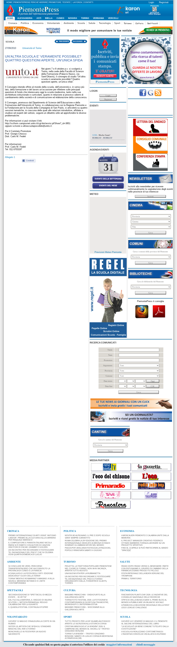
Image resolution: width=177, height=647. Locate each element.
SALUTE (125, 561)
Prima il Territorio (131, 578)
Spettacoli (152, 23)
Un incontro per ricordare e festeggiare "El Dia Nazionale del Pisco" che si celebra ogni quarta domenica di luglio (31, 552)
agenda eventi (99, 149)
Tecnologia (105, 23)
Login (151, 2)
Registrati (164, 2)
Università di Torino (31, 48)
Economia (37, 23)
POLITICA (70, 531)
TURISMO (70, 561)
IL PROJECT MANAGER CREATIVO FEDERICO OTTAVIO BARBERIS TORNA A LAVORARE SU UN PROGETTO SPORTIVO (143, 543)
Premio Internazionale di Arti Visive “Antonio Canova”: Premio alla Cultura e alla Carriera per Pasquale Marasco (32, 537)
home (9, 2)
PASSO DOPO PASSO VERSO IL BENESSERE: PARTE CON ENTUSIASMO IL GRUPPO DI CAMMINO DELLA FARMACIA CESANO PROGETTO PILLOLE (145, 568)
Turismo (128, 23)
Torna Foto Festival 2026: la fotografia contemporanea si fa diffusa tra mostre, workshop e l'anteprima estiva (87, 602)
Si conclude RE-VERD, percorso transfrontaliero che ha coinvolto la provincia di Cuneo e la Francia (29, 568)
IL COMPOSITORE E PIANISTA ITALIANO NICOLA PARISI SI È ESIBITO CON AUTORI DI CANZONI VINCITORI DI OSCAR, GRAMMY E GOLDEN (30, 545)
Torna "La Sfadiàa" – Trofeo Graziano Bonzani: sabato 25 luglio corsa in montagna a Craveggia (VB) (89, 636)
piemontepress (21, 2)
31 (109, 167)
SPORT (68, 617)
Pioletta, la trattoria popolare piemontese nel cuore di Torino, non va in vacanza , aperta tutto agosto (88, 568)
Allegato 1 (10, 157)
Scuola (81, 23)
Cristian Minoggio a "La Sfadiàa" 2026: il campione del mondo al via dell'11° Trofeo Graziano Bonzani (87, 628)
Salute (91, 23)
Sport (117, 23)
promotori (55, 2)
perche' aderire (39, 2)
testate (66, 2)
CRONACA (13, 531)
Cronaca (12, 23)
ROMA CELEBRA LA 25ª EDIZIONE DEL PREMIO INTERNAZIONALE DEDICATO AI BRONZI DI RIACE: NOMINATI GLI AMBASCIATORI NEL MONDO (87, 543)
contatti (88, 2)
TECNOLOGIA (128, 590)
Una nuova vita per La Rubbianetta (82, 573)
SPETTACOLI (15, 590)
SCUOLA (125, 617)
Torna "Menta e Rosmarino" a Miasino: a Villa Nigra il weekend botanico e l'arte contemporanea (31, 580)
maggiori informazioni (119, 644)
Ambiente (69, 23)
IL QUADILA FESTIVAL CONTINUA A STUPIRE (28, 607)
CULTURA (70, 590)
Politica (25, 23)
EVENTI (94, 105)
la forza (77, 2)
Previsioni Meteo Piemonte (108, 252)
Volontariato (53, 23)
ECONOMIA (127, 531)
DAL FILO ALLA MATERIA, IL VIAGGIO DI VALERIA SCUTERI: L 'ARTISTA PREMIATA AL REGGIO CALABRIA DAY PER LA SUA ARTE (30, 602)
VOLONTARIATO (17, 617)
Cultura (139, 23)
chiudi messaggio (145, 644)
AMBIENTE (14, 561)
